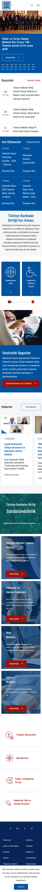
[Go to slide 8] (33, 64)
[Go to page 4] (19, 302)
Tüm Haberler (31, 407)
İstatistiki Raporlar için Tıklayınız (19, 383)
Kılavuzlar (6, 852)
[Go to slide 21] (20, 69)
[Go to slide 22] (24, 69)
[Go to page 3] (17, 302)
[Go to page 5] (22, 302)
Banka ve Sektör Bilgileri (11, 846)
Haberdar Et (30, 852)
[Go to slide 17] (3, 69)
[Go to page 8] (31, 302)
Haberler (6, 858)
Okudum (21, 887)
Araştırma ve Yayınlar (10, 864)
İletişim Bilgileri (31, 864)
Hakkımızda (7, 840)
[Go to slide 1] (3, 64)
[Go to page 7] (28, 302)
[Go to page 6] (25, 302)
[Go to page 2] (14, 302)
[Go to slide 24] (33, 69)
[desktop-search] (31, 5)
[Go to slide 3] (11, 64)
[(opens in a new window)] (9, 758)
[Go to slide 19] (11, 69)
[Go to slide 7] (28, 64)
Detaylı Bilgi (10, 57)
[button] (9, 301)
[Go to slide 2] (7, 64)
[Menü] (38, 5)
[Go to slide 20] (15, 69)
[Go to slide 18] (7, 69)
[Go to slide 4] (15, 64)
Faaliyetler (29, 846)
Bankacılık (29, 840)
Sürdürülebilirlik (31, 858)
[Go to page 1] (11, 302)
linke (9, 877)
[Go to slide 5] (20, 64)
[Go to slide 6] (24, 64)
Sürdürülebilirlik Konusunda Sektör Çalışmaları (20, 523)
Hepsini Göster (34, 80)
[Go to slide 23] (28, 69)
